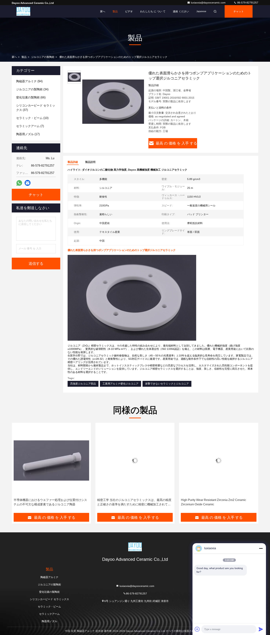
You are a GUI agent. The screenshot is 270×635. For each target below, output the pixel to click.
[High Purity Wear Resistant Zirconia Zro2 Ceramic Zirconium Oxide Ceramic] (218, 460)
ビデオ (129, 11)
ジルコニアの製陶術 (42, 56)
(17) (28, 134)
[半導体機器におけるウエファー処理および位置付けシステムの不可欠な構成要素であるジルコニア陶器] (51, 460)
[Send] (261, 629)
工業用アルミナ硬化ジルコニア (120, 383)
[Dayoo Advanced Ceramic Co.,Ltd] (23, 11)
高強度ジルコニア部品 (83, 383)
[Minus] (261, 548)
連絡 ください (181, 11)
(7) (30, 126)
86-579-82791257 (247, 2)
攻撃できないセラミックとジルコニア (167, 383)
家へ (102, 11)
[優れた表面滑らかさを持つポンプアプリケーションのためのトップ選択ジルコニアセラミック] (113, 101)
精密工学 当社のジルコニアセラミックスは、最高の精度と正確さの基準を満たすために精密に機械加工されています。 (134, 502)
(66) (31, 97)
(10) (32, 118)
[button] (18, 469)
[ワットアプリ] (19, 183)
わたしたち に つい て (152, 11)
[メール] (27, 183)
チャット (238, 11)
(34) (32, 89)
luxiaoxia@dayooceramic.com (208, 2)
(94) (29, 81)
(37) (35, 107)
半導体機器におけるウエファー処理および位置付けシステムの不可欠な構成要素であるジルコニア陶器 (50, 502)
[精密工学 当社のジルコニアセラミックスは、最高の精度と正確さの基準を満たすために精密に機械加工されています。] (135, 460)
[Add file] (197, 629)
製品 (115, 11)
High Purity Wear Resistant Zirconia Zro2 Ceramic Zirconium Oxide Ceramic (213, 502)
